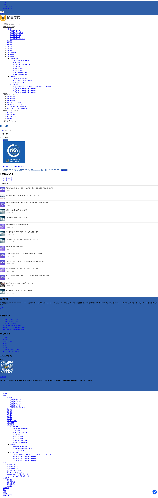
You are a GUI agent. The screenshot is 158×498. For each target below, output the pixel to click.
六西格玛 (9, 29)
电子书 (5, 343)
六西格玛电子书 (15, 37)
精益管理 (9, 45)
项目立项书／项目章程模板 (21, 64)
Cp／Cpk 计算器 (18, 82)
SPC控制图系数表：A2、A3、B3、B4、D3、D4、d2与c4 (32, 86)
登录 (4, 2)
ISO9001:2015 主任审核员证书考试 (13, 166)
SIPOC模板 (17, 66)
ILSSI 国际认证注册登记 (11, 351)
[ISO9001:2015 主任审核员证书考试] (80, 152)
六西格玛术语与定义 (16, 33)
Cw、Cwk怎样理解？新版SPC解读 (16, 217)
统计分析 (9, 41)
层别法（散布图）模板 (20, 72)
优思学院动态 (11, 115)
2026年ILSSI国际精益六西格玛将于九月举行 (19, 283)
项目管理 (9, 51)
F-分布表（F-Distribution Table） (25, 92)
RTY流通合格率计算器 (20, 78)
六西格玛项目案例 (15, 35)
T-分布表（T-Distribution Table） (25, 90)
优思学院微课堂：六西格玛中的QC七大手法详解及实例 (22, 195)
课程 (10, 94)
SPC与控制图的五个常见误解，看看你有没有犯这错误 (22, 232)
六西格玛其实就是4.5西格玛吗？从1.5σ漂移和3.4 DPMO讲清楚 (25, 261)
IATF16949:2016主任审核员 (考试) (18, 108)
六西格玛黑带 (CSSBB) (10, 321)
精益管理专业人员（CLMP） (16, 104)
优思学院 (11, 24)
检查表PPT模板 (18, 68)
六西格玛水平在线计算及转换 (22, 80)
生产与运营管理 (12, 53)
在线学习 (6, 345)
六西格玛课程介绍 (12, 96)
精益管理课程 (7, 8)
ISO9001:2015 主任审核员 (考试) (18, 106)
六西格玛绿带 (7, 178)
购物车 (2, 14)
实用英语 (9, 47)
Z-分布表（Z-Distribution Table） (25, 88)
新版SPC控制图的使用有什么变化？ (17, 210)
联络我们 (9, 119)
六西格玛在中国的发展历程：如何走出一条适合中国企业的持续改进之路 (27, 276)
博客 (9, 26)
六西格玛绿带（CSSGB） (15, 98)
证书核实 (9, 121)
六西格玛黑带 (7, 180)
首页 (1, 131)
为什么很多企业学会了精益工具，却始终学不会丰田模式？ (23, 268)
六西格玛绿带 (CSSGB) (10, 320)
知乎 (1, 308)
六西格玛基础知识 (15, 31)
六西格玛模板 (14, 58)
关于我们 (11, 110)
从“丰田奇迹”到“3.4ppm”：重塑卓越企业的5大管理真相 (24, 254)
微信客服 (3, 377)
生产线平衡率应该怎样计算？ (15, 246)
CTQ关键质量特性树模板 (21, 60)
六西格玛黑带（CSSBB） (15, 100)
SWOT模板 (16, 62)
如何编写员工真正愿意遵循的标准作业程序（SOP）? (22, 239)
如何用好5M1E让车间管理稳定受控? (17, 224)
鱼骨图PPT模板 (18, 70)
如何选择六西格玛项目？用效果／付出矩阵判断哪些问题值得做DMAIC (27, 202)
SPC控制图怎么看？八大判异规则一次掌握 (19, 290)
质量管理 (9, 43)
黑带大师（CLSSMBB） (14, 102)
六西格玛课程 (7, 6)
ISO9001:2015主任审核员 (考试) (14, 327)
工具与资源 (10, 56)
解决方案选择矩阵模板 (20, 74)
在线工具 (13, 76)
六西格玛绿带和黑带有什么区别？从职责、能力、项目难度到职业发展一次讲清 (29, 188)
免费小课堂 (10, 55)
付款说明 (6, 347)
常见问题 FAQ (11, 117)
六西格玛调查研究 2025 (17, 39)
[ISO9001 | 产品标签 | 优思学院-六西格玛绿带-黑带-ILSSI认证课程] (10, 21)
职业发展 (9, 49)
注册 (4, 4)
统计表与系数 (14, 84)
